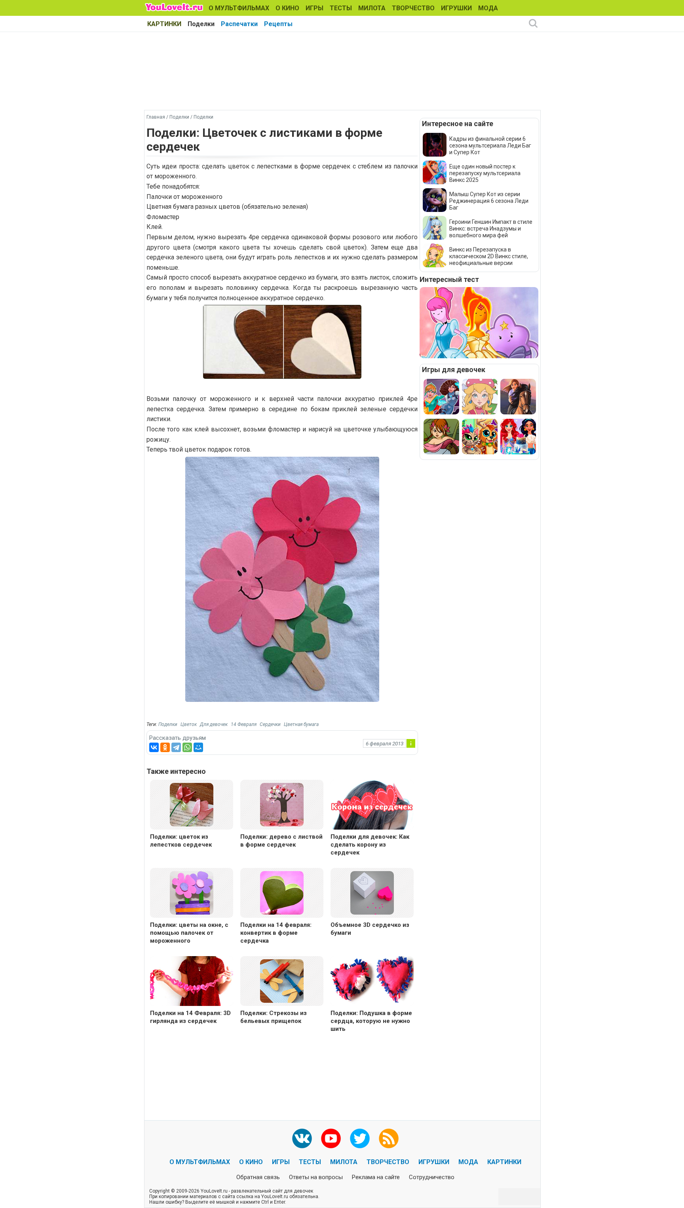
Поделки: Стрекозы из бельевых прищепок (273, 1017)
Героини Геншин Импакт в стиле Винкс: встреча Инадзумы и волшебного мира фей (490, 228)
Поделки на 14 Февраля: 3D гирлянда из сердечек (190, 1017)
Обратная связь (258, 1177)
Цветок (188, 724)
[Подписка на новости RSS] (389, 1138)
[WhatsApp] (187, 747)
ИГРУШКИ (456, 8)
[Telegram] (176, 747)
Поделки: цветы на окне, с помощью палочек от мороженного (189, 932)
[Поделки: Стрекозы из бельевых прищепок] (281, 980)
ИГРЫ (314, 8)
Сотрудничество (431, 1177)
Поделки (201, 24)
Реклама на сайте (376, 1177)
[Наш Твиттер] (360, 1138)
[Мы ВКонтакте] (302, 1138)
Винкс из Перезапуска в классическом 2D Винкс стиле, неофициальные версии (488, 256)
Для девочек (214, 724)
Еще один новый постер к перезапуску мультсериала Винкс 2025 (485, 173)
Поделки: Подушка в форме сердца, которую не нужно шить (371, 1021)
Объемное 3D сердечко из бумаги (370, 928)
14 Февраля (243, 724)
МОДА (488, 8)
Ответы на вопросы (316, 1177)
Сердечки (270, 724)
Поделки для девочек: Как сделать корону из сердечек (370, 844)
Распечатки (239, 24)
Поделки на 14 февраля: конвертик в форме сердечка (276, 932)
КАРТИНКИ (164, 24)
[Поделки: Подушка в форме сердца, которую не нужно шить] (372, 982)
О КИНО (287, 8)
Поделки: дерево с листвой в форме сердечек (281, 840)
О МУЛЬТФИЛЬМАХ (239, 8)
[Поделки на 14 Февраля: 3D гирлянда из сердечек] (191, 982)
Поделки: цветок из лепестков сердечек (181, 840)
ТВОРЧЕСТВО (413, 8)
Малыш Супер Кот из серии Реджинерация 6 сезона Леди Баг (488, 201)
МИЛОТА (372, 8)
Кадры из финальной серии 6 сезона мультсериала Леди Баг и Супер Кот (490, 145)
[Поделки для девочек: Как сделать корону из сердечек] (372, 806)
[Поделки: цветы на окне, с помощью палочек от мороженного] (191, 892)
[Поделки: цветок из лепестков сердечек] (191, 804)
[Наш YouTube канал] (331, 1138)
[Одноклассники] (165, 747)
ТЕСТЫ (341, 8)
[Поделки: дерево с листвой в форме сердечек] (281, 804)
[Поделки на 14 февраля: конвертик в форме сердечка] (281, 892)
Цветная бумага (301, 724)
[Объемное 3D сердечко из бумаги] (372, 892)
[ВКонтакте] (154, 747)
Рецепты (278, 24)
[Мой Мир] (198, 747)
